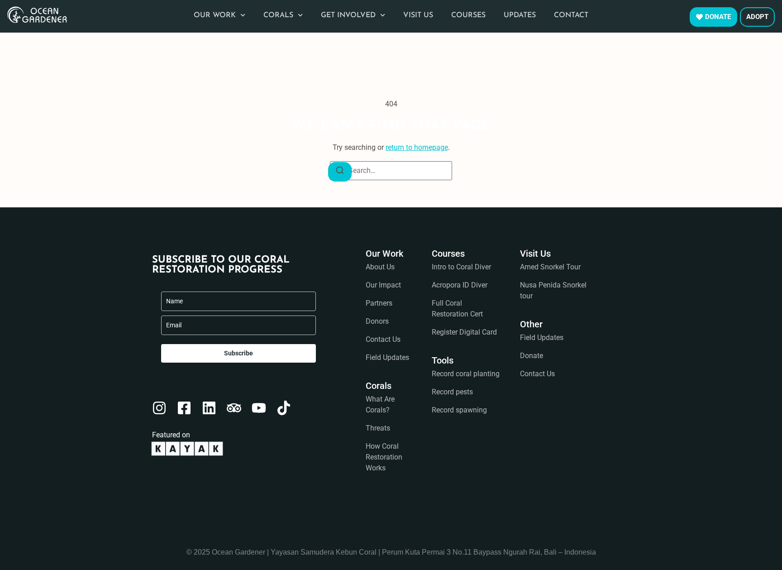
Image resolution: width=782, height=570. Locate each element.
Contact (571, 15)
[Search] (340, 172)
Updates (520, 15)
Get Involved (348, 15)
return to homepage (417, 147)
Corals (278, 15)
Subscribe (238, 353)
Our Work (215, 15)
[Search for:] (391, 170)
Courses (468, 15)
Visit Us (418, 15)
